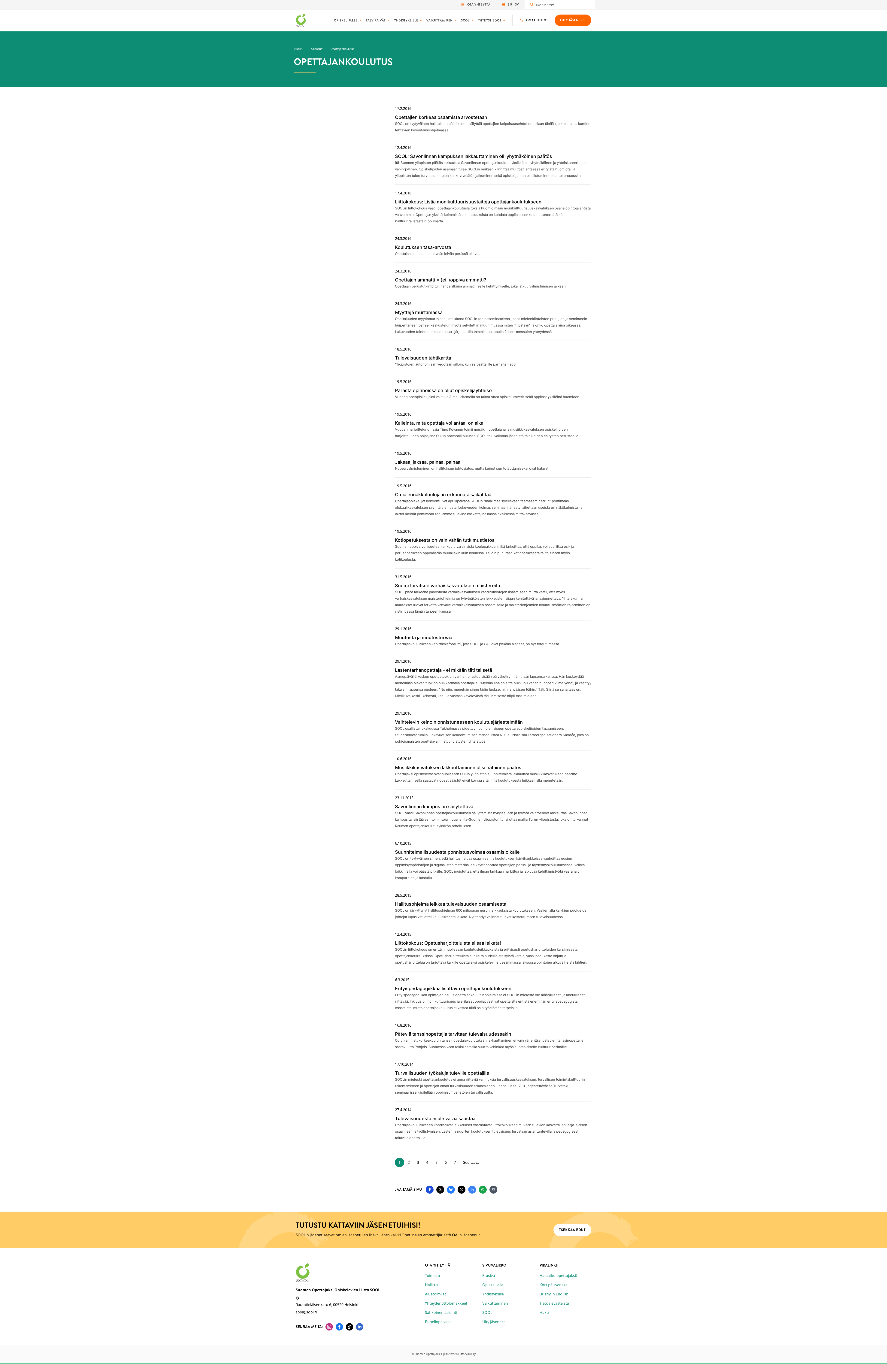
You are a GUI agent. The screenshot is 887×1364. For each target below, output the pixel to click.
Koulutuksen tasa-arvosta (423, 247)
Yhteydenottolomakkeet (446, 1303)
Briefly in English (554, 1294)
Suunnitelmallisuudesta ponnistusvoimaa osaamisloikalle (457, 852)
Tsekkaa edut (572, 1229)
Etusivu (488, 1275)
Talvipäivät (376, 20)
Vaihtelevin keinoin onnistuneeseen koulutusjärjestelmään (459, 722)
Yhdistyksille (406, 20)
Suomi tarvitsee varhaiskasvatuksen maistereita (447, 585)
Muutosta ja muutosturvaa (423, 637)
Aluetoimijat (435, 1294)
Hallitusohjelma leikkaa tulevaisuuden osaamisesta (450, 904)
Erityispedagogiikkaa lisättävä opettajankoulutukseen (453, 988)
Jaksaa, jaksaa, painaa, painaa (427, 462)
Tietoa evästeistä (554, 1303)
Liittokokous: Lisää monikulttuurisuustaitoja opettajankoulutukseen (468, 202)
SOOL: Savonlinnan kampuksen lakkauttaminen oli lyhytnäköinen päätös (473, 156)
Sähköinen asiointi (441, 1312)
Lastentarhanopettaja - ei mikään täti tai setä (443, 670)
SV (517, 4)
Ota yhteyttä (478, 4)
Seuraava (471, 1162)
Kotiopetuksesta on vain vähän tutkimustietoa (445, 540)
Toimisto (432, 1275)
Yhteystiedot (489, 20)
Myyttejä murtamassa (419, 312)
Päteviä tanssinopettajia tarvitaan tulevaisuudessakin (453, 1034)
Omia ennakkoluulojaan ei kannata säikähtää (443, 494)
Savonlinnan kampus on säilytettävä (434, 806)
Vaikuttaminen (439, 20)
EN (510, 4)
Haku (544, 1312)
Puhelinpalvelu (438, 1321)
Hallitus (431, 1284)
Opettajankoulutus (342, 49)
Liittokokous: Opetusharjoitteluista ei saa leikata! (448, 943)
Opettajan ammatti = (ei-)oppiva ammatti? (440, 280)
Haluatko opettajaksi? (558, 1275)
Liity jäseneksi (494, 1321)
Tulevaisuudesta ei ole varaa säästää (435, 1118)
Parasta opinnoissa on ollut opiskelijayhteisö (443, 390)
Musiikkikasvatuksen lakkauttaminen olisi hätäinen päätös (458, 767)
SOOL (465, 20)
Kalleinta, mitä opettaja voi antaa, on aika (439, 423)
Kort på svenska (554, 1284)
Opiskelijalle (345, 20)
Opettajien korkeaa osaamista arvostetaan (441, 117)
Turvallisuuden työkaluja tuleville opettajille (442, 1073)
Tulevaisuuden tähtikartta (423, 358)
